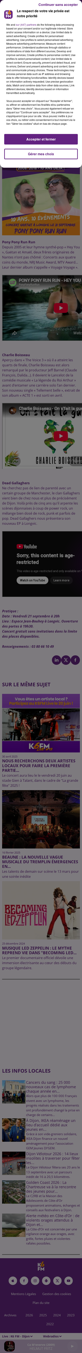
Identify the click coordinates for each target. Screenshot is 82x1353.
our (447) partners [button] (26, 24)
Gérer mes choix (41, 153)
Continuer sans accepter (58, 4)
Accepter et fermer (41, 139)
